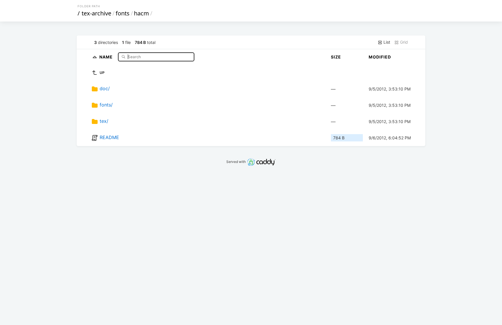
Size (336, 56)
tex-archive (96, 13)
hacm (141, 13)
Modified (380, 56)
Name (106, 56)
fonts (123, 13)
